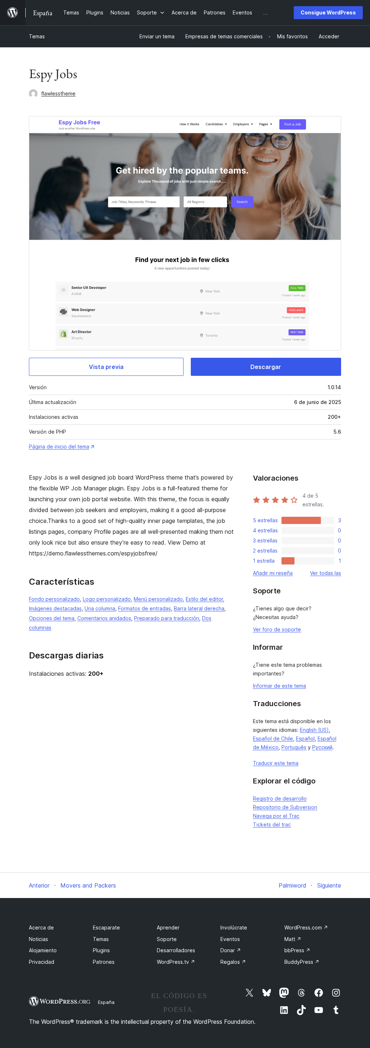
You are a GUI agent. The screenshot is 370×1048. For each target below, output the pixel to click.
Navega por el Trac (276, 816)
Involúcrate (233, 927)
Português (293, 747)
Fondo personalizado (54, 599)
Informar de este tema (279, 686)
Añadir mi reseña (273, 573)
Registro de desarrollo (280, 798)
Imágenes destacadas (55, 608)
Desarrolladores (176, 950)
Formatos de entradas (144, 608)
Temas (37, 36)
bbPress (297, 950)
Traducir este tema (275, 763)
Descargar (265, 366)
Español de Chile (273, 738)
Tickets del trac (272, 824)
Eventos (230, 939)
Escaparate (106, 927)
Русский (322, 747)
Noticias (38, 939)
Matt (292, 939)
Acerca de (41, 927)
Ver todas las (325, 573)
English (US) (314, 730)
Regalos (233, 962)
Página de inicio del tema (59, 446)
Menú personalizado (158, 599)
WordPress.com (306, 927)
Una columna (100, 608)
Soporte (167, 939)
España (106, 1002)
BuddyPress (301, 962)
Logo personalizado (107, 599)
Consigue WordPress (328, 12)
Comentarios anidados (104, 618)
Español (305, 738)
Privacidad (41, 962)
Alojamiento (43, 950)
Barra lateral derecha (199, 608)
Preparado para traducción (166, 618)
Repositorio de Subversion (285, 807)
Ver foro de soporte (277, 629)
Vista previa (106, 366)
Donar (230, 950)
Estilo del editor (204, 599)
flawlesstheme (58, 93)
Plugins (101, 950)
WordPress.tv (176, 962)
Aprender (168, 927)
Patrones (104, 962)
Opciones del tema (51, 618)
